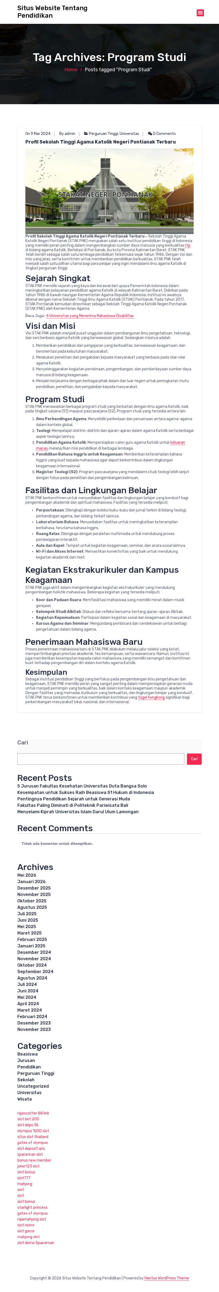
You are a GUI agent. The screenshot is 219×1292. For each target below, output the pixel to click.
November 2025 (34, 894)
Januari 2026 (31, 881)
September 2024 (35, 971)
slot (20, 1190)
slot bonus (26, 1172)
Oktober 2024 (32, 965)
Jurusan (26, 1060)
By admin (67, 133)
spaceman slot (30, 1154)
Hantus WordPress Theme (166, 1278)
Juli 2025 (27, 913)
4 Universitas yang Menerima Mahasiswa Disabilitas (90, 316)
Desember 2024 (34, 952)
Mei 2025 (26, 926)
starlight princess (32, 1207)
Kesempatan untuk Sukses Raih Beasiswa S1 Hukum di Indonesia (85, 792)
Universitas (129, 133)
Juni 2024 (27, 990)
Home (71, 70)
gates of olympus (32, 1142)
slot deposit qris (31, 1148)
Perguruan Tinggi (103, 133)
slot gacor (26, 1231)
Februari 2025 (32, 939)
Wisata (24, 1099)
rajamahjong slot (31, 1219)
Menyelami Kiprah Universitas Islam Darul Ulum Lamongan (78, 811)
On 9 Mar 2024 (37, 133)
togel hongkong (151, 697)
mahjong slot (28, 1237)
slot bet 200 (28, 1119)
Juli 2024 (27, 984)
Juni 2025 (27, 920)
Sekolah (25, 1079)
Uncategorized (33, 1086)
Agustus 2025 (32, 907)
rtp (187, 245)
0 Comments (164, 133)
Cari (22, 743)
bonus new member (34, 1160)
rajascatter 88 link (33, 1113)
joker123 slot (28, 1166)
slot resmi (25, 1225)
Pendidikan (29, 1066)
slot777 (23, 1178)
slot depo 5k (27, 1125)
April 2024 (28, 1003)
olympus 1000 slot (33, 1131)
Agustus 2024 (32, 978)
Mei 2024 (26, 997)
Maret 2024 (29, 1010)
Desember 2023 (34, 1023)
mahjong (24, 1184)
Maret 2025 (29, 933)
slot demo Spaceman (35, 1243)
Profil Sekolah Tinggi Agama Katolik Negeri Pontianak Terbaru (100, 142)
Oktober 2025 (31, 900)
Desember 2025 (34, 888)
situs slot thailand (32, 1137)
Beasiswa (27, 1054)
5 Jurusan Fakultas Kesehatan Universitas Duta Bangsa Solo (82, 786)
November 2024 (34, 958)
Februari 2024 (32, 1016)
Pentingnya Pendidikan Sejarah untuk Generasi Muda (73, 798)
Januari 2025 (31, 945)
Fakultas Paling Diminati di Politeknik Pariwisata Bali (72, 805)
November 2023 (34, 1029)
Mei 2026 (26, 875)
